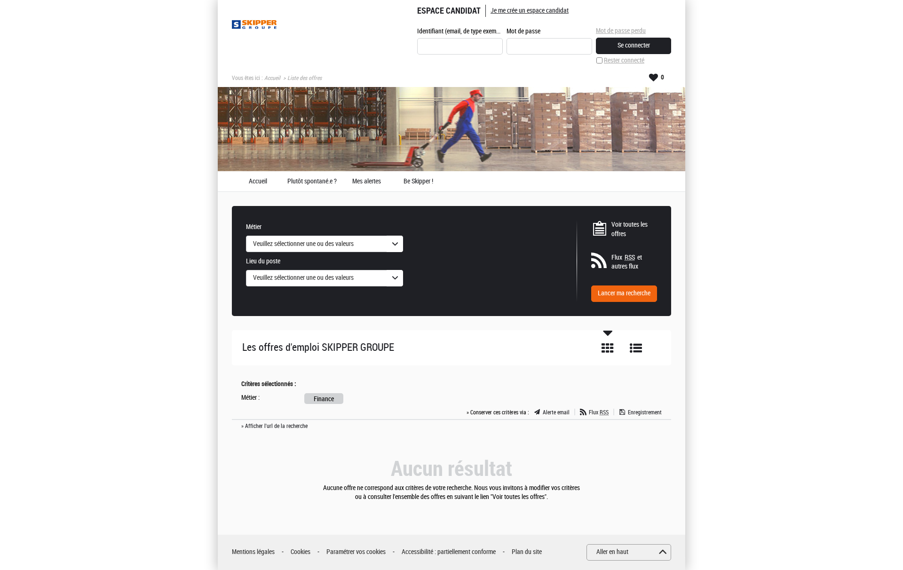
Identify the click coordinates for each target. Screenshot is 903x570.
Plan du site (527, 552)
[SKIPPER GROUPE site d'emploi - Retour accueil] (254, 24)
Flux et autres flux (626, 262)
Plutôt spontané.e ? (312, 181)
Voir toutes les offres (629, 229)
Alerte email (556, 412)
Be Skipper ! (418, 181)
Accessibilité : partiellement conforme (449, 552)
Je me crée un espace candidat (530, 11)
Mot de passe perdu (621, 31)
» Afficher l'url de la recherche (274, 426)
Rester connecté (624, 60)
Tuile (608, 348)
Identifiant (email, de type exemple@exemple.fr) (460, 31)
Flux (599, 412)
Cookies (300, 552)
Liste (636, 348)
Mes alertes (366, 181)
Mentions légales (253, 552)
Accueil (272, 78)
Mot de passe (523, 31)
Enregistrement (645, 412)
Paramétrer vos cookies (356, 552)
